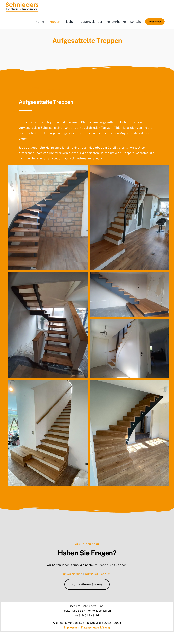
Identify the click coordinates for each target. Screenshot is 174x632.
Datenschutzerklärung (95, 627)
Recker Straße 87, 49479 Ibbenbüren (87, 610)
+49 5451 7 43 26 (87, 615)
